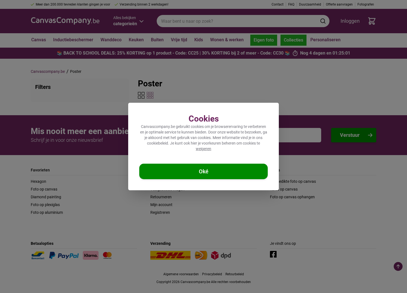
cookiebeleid (157, 143)
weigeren (203, 148)
